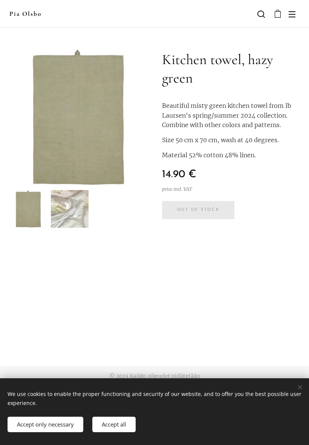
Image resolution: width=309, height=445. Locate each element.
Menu (292, 13)
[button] (261, 14)
